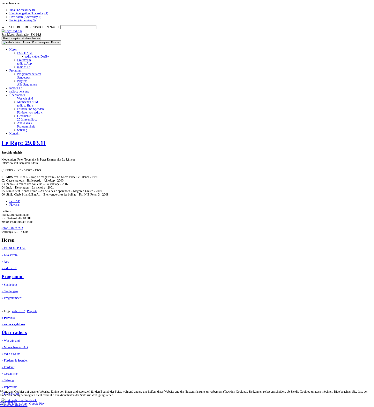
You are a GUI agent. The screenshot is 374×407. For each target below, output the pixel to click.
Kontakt (14, 133)
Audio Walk (24, 123)
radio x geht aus (19, 91)
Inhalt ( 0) (22, 9)
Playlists (22, 81)
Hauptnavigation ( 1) (28, 13)
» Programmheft (11, 298)
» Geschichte (10, 373)
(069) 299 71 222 (12, 228)
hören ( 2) (25, 16)
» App (5, 261)
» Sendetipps (9, 284)
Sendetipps (24, 77)
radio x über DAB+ (37, 56)
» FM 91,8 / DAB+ (14, 248)
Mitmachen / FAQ (28, 102)
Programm (15, 70)
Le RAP (14, 201)
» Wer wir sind (11, 340)
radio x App (24, 63)
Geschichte (24, 116)
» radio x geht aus (13, 324)
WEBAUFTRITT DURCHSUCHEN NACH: (31, 27)
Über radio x (17, 95)
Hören (13, 49)
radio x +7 (23, 67)
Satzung (22, 130)
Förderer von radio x (29, 112)
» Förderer (8, 367)
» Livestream (10, 255)
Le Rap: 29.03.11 (24, 142)
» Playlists (8, 317)
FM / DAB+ (25, 53)
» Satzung (8, 380)
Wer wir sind (25, 98)
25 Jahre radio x (27, 119)
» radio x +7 (9, 268)
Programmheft (26, 126)
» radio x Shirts (11, 353)
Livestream (24, 60)
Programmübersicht (29, 74)
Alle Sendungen (27, 84)
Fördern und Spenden (30, 109)
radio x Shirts (25, 105)
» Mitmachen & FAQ (15, 347)
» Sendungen (10, 291)
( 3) (22, 20)
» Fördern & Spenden (15, 360)
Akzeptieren (7, 401)
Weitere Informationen (13, 405)
